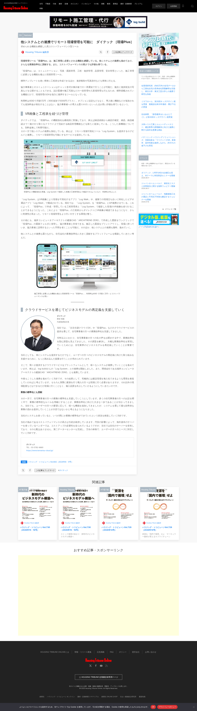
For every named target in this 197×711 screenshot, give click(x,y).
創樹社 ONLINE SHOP (109, 697)
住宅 (41, 4)
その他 (96, 4)
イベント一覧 (170, 209)
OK (153, 707)
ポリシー (123, 652)
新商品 (115, 4)
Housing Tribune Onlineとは (54, 652)
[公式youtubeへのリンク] (101, 665)
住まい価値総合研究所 (128, 697)
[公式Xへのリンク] (90, 665)
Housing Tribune (67, 489)
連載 (102, 4)
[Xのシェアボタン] (100, 52)
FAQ (112, 652)
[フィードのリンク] (106, 665)
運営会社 (136, 652)
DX (20, 35)
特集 (41, 8)
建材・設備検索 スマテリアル (88, 697)
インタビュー (86, 4)
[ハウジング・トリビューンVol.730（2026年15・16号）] (37, 503)
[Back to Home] (15, 8)
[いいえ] (193, 707)
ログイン (159, 6)
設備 (66, 4)
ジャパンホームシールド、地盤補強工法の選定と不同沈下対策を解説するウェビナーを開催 (158, 197)
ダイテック (63, 470)
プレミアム (138, 4)
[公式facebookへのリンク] (95, 665)
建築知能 (142, 697)
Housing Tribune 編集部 (37, 52)
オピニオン (75, 4)
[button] (192, 6)
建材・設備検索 (126, 4)
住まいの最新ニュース (149, 71)
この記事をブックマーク (122, 52)
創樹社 (42, 697)
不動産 (47, 4)
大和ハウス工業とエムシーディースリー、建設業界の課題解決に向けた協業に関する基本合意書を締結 (158, 127)
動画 (108, 4)
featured (28, 35)
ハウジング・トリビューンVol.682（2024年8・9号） (50, 462)
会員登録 (173, 6)
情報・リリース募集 (83, 652)
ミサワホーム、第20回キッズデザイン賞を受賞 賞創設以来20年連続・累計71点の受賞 (158, 104)
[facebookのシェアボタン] (107, 52)
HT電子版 (23, 489)
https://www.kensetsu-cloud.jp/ (39, 450)
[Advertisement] (98, 595)
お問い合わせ (150, 652)
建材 (60, 4)
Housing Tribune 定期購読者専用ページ (99, 677)
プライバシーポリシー (167, 707)
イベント (143, 158)
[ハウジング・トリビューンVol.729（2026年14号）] (119, 503)
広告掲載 (100, 652)
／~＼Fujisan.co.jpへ (149, 226)
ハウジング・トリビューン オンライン (61, 697)
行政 (54, 4)
